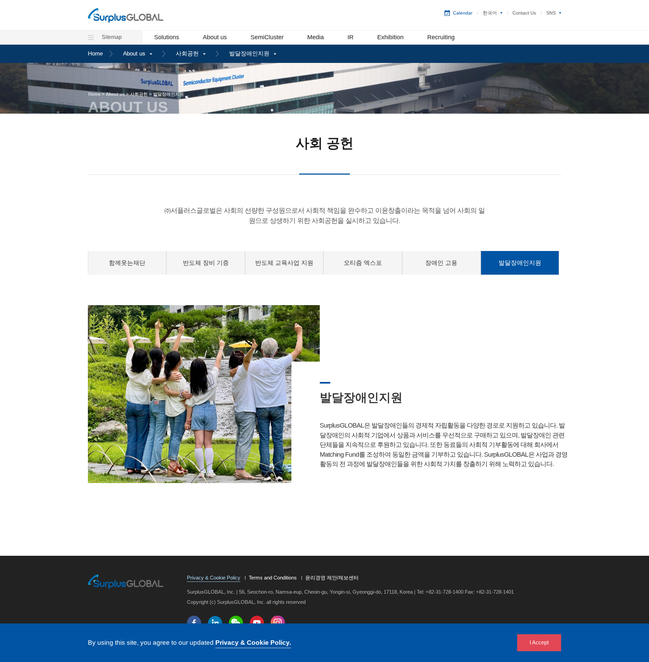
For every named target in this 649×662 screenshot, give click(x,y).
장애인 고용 (441, 262)
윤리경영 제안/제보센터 (332, 578)
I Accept (539, 642)
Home (95, 53)
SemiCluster (267, 37)
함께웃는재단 (127, 262)
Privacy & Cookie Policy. (253, 642)
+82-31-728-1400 (444, 592)
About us (215, 37)
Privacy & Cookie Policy (213, 578)
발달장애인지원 (249, 53)
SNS (551, 13)
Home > (97, 94)
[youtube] (257, 623)
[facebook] (194, 623)
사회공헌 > (141, 94)
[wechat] (236, 623)
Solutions (166, 37)
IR (350, 37)
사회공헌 (187, 53)
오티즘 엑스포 (363, 262)
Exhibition (390, 37)
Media (315, 37)
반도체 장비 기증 (206, 262)
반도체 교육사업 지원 (284, 262)
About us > (118, 94)
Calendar (463, 13)
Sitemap (111, 37)
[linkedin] (215, 623)
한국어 (490, 13)
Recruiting (441, 37)
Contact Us (524, 13)
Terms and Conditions (273, 578)
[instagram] (278, 623)
